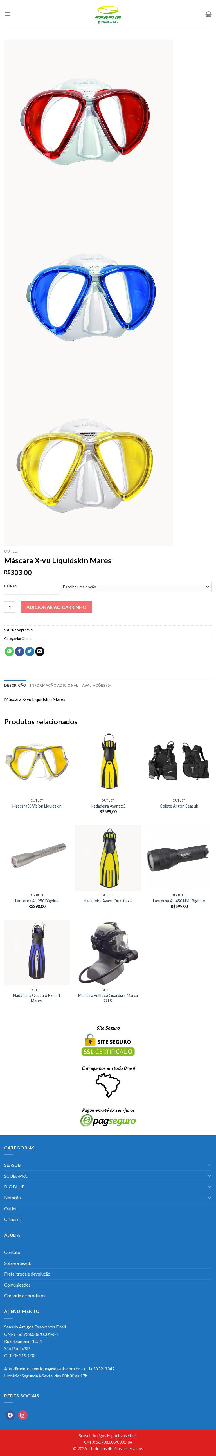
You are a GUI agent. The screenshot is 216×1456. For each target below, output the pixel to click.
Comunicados (17, 1284)
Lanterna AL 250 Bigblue (36, 900)
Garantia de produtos (24, 1295)
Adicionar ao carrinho (56, 607)
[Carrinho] (208, 14)
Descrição (15, 685)
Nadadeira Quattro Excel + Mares (37, 998)
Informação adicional (54, 685)
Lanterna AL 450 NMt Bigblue (179, 900)
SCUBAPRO (16, 1175)
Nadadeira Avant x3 (108, 806)
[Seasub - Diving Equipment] (108, 14)
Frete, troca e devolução (27, 1273)
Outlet (11, 551)
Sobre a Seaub (18, 1263)
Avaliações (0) (96, 685)
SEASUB (12, 1165)
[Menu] (7, 14)
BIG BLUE (14, 1186)
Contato (12, 1252)
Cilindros (13, 1219)
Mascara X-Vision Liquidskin (37, 806)
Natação (12, 1197)
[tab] (15, 685)
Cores (11, 586)
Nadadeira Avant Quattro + (108, 900)
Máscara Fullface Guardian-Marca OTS (108, 998)
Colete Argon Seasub (179, 806)
